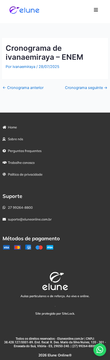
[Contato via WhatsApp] (99, 349)
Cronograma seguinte (86, 88)
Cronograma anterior (23, 88)
